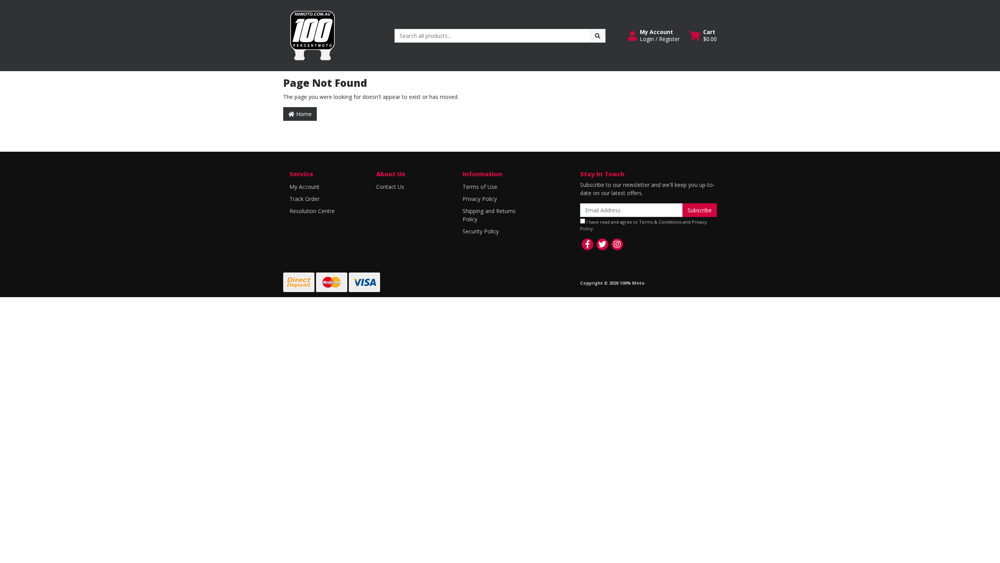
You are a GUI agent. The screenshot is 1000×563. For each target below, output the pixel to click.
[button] (654, 36)
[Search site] (597, 36)
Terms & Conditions (660, 222)
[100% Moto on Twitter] (602, 244)
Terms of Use (479, 186)
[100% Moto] (312, 35)
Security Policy (480, 231)
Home (303, 114)
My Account (304, 186)
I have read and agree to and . (643, 225)
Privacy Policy (479, 199)
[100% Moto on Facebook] (587, 244)
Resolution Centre (312, 211)
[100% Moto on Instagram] (617, 244)
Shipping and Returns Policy (489, 215)
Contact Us (390, 186)
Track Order (304, 199)
